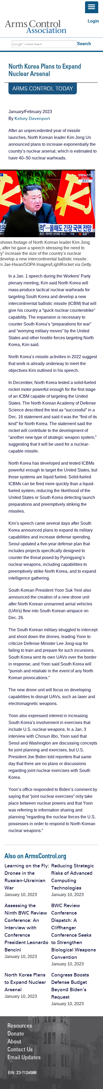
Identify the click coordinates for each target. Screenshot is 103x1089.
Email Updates (24, 1057)
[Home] (41, 26)
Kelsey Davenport (32, 118)
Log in (93, 20)
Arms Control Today (42, 88)
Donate (15, 1033)
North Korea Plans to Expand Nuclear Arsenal (25, 982)
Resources (19, 1025)
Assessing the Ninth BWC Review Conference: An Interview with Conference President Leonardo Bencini (26, 928)
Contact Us (20, 1049)
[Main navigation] (91, 7)
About (14, 1041)
